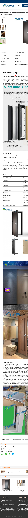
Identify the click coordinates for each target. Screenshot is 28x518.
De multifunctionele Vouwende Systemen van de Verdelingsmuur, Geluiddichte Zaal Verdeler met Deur (8, 509)
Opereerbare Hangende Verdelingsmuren (12, 439)
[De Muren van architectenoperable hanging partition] (3, 471)
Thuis (19, 5)
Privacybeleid (5, 516)
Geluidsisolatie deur (15, 10)
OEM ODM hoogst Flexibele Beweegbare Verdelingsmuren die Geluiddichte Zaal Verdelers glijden (8, 502)
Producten (6, 10)
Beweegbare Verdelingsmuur (5, 498)
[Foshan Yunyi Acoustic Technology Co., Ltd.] (8, 6)
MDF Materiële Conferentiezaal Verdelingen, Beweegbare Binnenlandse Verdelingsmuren (7, 505)
